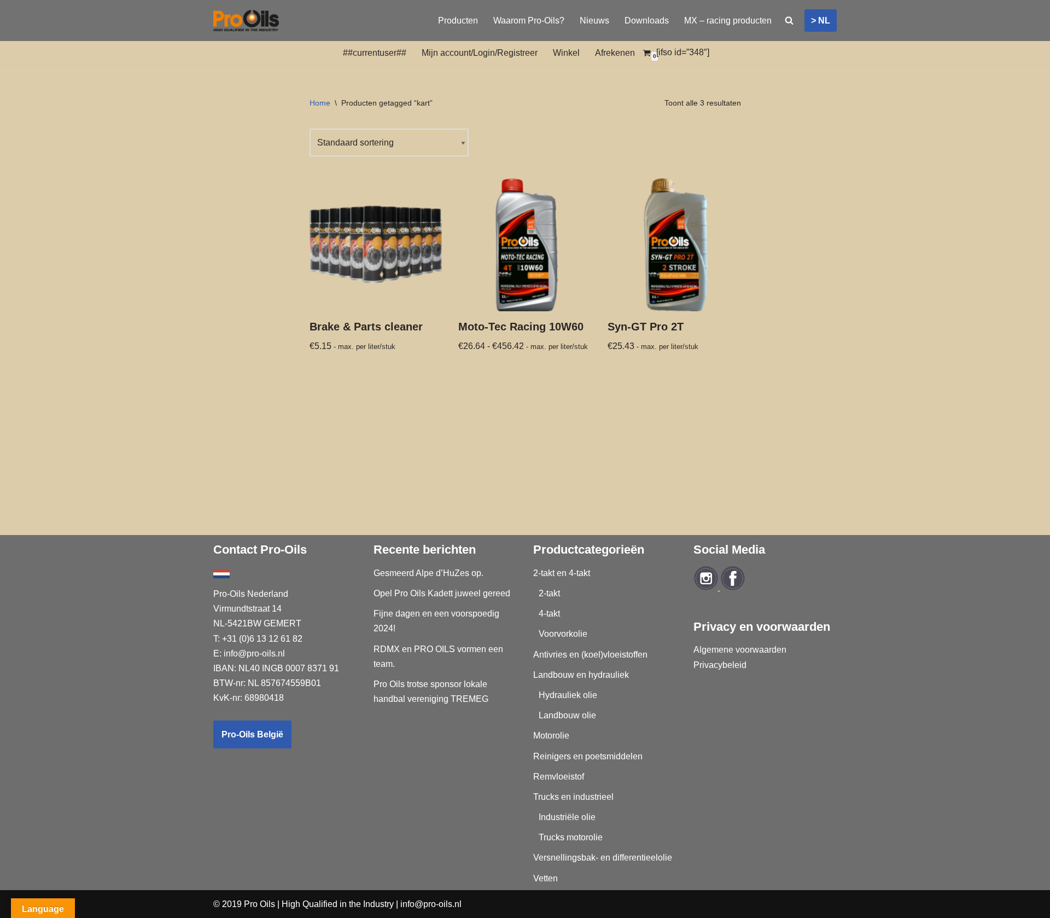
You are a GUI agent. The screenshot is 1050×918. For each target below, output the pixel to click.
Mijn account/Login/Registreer (480, 52)
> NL (820, 20)
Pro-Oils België (252, 734)
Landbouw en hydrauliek (581, 674)
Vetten (545, 878)
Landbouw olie (567, 715)
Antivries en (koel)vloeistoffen (590, 654)
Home (320, 102)
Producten (458, 20)
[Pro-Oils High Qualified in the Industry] (246, 20)
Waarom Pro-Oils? (528, 20)
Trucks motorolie (571, 837)
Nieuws (594, 20)
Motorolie (551, 735)
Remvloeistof (558, 776)
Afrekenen (615, 52)
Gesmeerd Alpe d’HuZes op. (428, 573)
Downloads (647, 20)
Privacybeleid (719, 665)
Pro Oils (259, 904)
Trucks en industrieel (573, 796)
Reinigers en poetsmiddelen (588, 756)
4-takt (549, 613)
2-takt (549, 593)
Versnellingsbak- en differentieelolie (602, 857)
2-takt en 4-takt (561, 573)
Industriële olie (567, 817)
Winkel (566, 52)
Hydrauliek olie (568, 695)
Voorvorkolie (563, 633)
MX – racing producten (728, 20)
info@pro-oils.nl (254, 653)
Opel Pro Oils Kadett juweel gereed (442, 593)
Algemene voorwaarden (739, 649)
